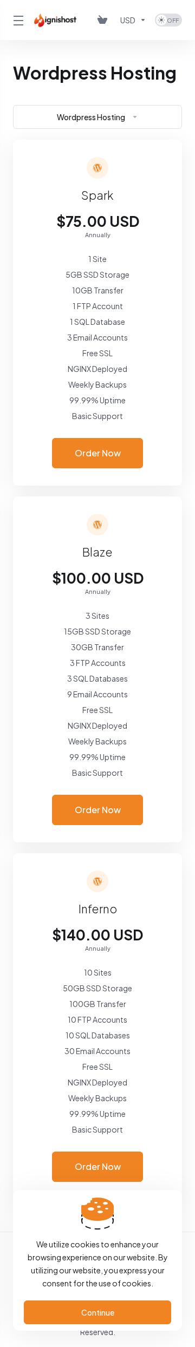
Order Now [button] (98, 453)
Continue (97, 1312)
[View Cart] (104, 20)
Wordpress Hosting (91, 117)
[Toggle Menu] (17, 20)
